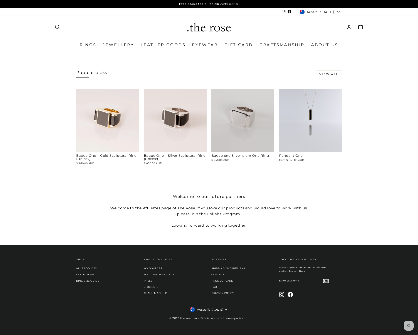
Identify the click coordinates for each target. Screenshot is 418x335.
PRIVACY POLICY (222, 293)
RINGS (88, 44)
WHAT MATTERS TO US (159, 274)
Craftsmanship (282, 44)
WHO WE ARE (153, 268)
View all (329, 74)
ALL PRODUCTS (86, 268)
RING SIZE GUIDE (87, 280)
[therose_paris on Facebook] (290, 294)
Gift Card (238, 44)
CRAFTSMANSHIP (155, 293)
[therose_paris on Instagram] (281, 294)
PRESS (148, 280)
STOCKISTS (151, 286)
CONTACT (217, 274)
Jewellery (118, 44)
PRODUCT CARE (222, 280)
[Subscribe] (326, 281)
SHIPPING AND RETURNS (228, 268)
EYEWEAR (205, 44)
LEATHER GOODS (163, 44)
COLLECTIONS (85, 274)
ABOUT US (324, 44)
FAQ (214, 286)
